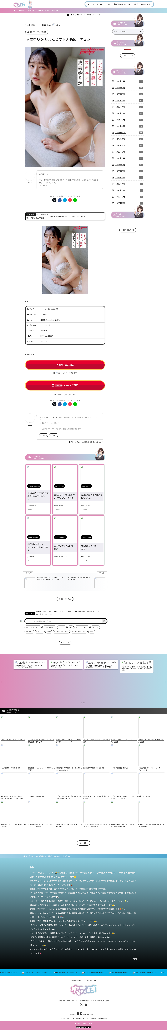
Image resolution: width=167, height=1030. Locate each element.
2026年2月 (120, 119)
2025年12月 (120, 132)
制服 (55, 611)
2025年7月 (120, 164)
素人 (44, 611)
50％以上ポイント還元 (80, 632)
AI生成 (38, 611)
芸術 (41, 614)
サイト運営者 (134, 4)
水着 (49, 632)
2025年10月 (120, 145)
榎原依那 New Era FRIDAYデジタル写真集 (65, 664)
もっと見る (83, 843)
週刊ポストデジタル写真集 (38, 32)
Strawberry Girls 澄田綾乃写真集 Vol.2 (100, 664)
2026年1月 (120, 126)
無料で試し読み (66, 364)
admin (58, 25)
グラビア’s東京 (87, 1023)
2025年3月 (120, 190)
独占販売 (48, 614)
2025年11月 (120, 139)
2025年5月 (120, 177)
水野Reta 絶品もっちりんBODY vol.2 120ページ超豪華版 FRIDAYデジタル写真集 (30, 666)
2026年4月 (120, 107)
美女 (50, 611)
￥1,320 (43, 341)
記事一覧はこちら (66, 599)
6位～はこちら (128, 56)
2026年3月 (120, 113)
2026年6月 (120, 94)
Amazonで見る (66, 385)
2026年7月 (120, 87)
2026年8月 (120, 81)
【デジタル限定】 (82, 627)
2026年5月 (120, 100)
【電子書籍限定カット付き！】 (85, 611)
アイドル (43, 325)
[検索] (104, 621)
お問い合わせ (146, 4)
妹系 (92, 632)
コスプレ (40, 632)
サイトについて (107, 4)
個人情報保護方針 (120, 4)
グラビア (51, 325)
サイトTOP (65, 643)
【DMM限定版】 (50, 627)
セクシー (62, 627)
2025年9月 (120, 151)
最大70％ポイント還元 (34, 627)
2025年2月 (120, 196)
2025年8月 (120, 158)
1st (71, 627)
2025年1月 (120, 203)
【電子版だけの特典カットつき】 (62, 632)
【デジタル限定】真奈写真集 (132, 664)
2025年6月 (120, 171)
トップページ (94, 4)
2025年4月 (120, 184)
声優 (69, 611)
